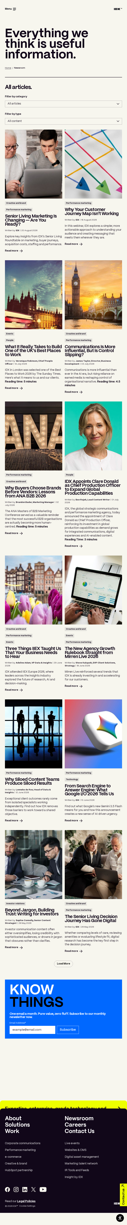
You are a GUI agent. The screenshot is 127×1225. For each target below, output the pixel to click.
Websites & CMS (75, 1150)
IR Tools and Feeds (77, 1170)
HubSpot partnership (19, 1170)
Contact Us (79, 1131)
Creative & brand (16, 1163)
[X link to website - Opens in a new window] (33, 1189)
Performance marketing (20, 1150)
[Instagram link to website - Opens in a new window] (16, 1189)
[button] (10, 9)
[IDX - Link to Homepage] (118, 9)
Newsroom (79, 1118)
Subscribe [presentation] (68, 1029)
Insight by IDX (74, 1177)
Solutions (17, 1125)
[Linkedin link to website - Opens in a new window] (24, 1189)
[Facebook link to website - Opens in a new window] (7, 1189)
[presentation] (63, 964)
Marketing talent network (81, 1163)
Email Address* (18, 1023)
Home (8, 68)
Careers (75, 1125)
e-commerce (13, 1157)
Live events (72, 1143)
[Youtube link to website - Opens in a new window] (43, 1189)
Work (12, 1131)
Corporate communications (22, 1143)
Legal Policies (26, 1201)
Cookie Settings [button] (27, 1206)
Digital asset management (82, 1157)
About (13, 1118)
